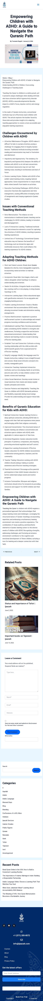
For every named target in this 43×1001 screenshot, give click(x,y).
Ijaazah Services (8, 820)
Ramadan (5, 835)
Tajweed (5, 846)
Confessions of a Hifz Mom (12, 813)
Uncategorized (7, 853)
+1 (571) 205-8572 (21, 935)
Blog (4, 806)
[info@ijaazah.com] (21, 940)
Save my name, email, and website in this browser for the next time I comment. (21, 724)
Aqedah (5, 791)
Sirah (4, 839)
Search (4, 766)
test (4, 849)
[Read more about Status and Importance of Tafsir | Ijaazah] (21, 583)
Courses (7, 949)
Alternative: (9, 736)
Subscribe (21, 979)
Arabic (4, 795)
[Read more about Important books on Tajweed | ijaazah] (21, 624)
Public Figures (7, 828)
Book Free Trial (21, 997)
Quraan (4, 831)
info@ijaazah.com (21, 943)
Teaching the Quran (9, 508)
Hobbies (5, 817)
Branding (5, 810)
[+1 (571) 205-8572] (21, 931)
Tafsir (4, 842)
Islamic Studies (7, 824)
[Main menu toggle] (38, 4)
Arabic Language (8, 799)
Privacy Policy (9, 961)
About (6, 953)
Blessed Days (7, 802)
